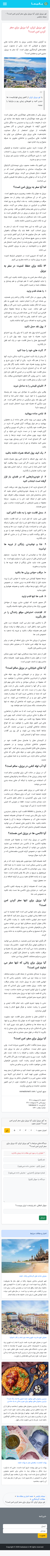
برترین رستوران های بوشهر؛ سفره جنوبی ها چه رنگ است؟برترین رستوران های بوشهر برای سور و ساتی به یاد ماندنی (26, 1400)
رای (7, 1130)
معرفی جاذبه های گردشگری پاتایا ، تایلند (32, 1276)
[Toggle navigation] (4, 3)
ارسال (43, 1217)
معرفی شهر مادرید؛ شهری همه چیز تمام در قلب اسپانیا (28, 1337)
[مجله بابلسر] (40, 4)
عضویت (42, 1535)
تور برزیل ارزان (35, 97)
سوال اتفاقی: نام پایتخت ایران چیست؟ (30, 1205)
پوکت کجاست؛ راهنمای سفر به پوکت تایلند (32, 1462)
